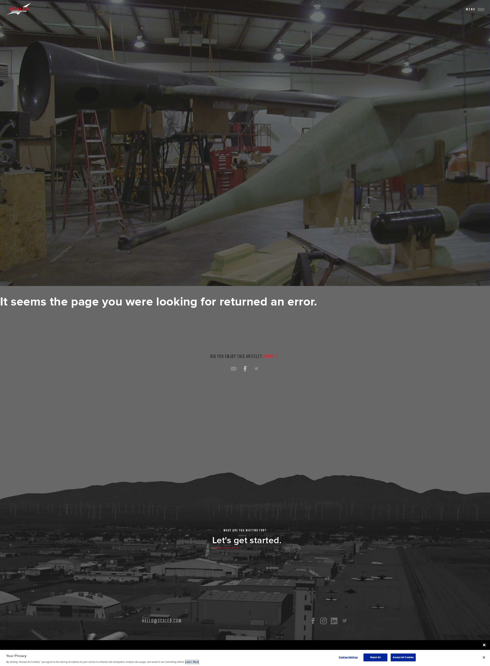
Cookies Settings (348, 657)
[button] (484, 645)
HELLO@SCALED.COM (162, 621)
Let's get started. (247, 540)
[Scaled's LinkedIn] (334, 621)
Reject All (375, 657)
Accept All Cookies (403, 657)
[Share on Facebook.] (245, 369)
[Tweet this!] (256, 369)
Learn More (192, 662)
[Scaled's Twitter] (344, 621)
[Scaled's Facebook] (313, 621)
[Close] (484, 657)
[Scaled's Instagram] (323, 621)
